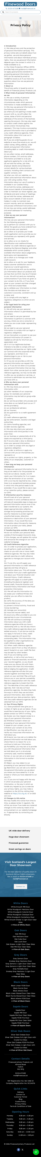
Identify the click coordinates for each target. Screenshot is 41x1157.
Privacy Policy (20, 1104)
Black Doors (20, 982)
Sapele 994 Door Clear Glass (20, 1015)
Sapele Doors (20, 1006)
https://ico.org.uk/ (20, 793)
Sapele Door (20, 1010)
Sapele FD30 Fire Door (20, 1018)
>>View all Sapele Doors (20, 1025)
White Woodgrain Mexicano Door (20, 909)
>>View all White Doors (20, 925)
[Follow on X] (22, 1149)
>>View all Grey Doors (20, 976)
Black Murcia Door (20, 988)
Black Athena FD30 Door (20, 998)
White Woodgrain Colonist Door (20, 912)
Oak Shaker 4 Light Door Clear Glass (20, 944)
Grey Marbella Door (20, 969)
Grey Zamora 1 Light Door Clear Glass (21, 964)
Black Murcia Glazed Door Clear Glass (20, 996)
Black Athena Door (20, 991)
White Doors (20, 903)
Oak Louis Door (20, 942)
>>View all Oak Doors (20, 949)
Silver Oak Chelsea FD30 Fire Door (20, 1042)
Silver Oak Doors (20, 1031)
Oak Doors (20, 930)
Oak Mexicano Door (20, 936)
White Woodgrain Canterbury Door (20, 917)
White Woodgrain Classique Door (20, 915)
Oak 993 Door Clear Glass (20, 947)
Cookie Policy (20, 1101)
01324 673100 (13, 8)
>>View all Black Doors (20, 1001)
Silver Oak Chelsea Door (20, 1035)
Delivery (20, 1092)
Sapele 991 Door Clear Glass (20, 1020)
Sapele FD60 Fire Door (20, 1023)
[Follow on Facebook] (18, 1149)
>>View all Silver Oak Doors (20, 1050)
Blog (20, 1099)
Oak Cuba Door (20, 939)
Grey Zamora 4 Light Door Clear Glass (21, 966)
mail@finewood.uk (28, 8)
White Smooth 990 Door (20, 907)
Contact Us (20, 886)
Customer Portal (20, 1097)
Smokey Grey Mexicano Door (20, 961)
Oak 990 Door (20, 934)
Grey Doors (20, 954)
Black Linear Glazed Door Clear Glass (20, 993)
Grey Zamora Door (20, 958)
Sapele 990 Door (20, 1013)
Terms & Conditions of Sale (20, 1106)
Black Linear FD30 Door (20, 986)
